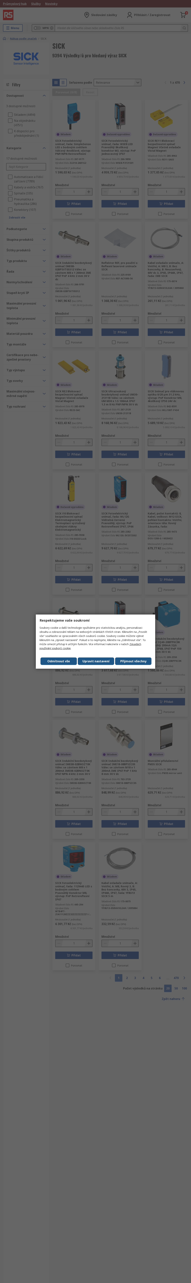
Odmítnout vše (58, 661)
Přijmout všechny (133, 661)
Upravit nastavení (95, 661)
